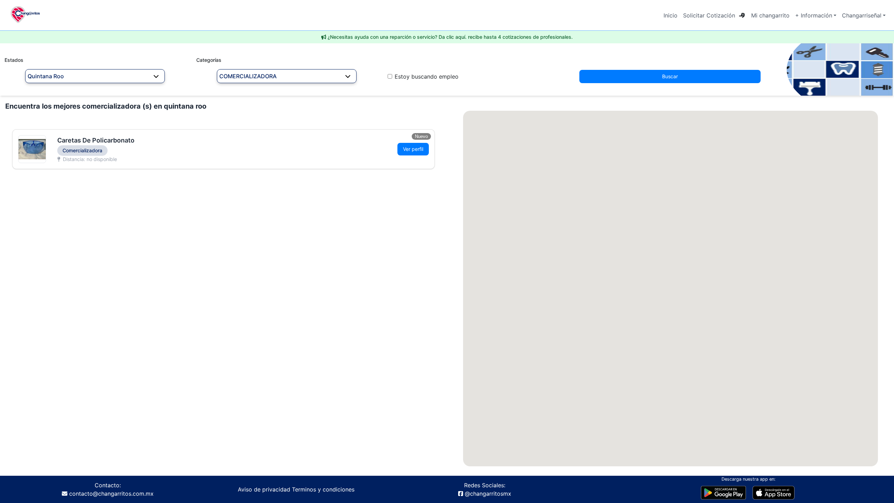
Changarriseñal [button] (861, 15)
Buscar (670, 76)
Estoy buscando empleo (427, 76)
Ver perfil (413, 149)
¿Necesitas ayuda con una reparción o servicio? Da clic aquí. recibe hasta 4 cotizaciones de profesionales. (450, 37)
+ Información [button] (813, 15)
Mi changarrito (770, 15)
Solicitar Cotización (709, 15)
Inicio (670, 15)
